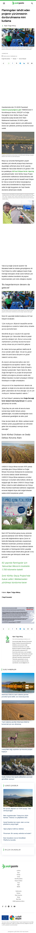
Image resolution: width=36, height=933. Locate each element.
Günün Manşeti (22, 58)
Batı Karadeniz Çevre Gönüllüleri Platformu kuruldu (14, 839)
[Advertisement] (18, 86)
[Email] (28, 63)
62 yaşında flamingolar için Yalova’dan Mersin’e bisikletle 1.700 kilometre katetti (15, 566)
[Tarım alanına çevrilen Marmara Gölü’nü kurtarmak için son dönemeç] (18, 710)
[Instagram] (6, 906)
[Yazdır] (31, 63)
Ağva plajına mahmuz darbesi (13, 829)
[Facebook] (12, 63)
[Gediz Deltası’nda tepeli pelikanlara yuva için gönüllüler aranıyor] (18, 765)
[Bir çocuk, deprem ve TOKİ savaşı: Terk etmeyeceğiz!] (18, 798)
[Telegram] (20, 63)
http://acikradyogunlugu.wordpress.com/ (21, 639)
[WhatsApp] (8, 63)
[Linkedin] (24, 63)
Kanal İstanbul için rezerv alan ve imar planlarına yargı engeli (16, 823)
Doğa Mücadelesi (6, 58)
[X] (16, 63)
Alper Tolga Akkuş (10, 26)
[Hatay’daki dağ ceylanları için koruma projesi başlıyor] (18, 738)
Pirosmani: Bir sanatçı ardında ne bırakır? (17, 833)
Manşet (14, 58)
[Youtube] (14, 906)
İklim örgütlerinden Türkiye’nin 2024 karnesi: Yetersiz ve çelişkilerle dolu (15, 816)
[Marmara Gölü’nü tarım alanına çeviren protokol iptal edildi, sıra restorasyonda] (18, 683)
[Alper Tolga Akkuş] (3, 26)
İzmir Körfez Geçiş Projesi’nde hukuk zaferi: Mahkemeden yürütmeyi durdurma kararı (16, 579)
